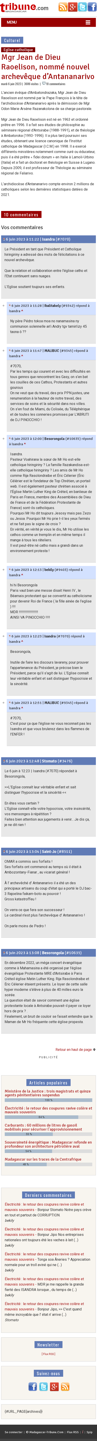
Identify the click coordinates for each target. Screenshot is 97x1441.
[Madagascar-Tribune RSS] (65, 1390)
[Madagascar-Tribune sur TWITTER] (43, 1390)
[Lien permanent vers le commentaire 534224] (10, 703)
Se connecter (14, 1432)
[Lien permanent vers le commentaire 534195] (4, 239)
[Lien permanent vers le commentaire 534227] (4, 952)
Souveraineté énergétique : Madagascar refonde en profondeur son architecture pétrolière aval (48, 1144)
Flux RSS (73, 1432)
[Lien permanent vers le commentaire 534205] (10, 439)
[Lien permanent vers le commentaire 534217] (10, 636)
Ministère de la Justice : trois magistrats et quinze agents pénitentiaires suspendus (48, 1093)
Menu (12, 22)
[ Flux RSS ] (48, 1354)
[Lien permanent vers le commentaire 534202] (10, 350)
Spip (89, 1432)
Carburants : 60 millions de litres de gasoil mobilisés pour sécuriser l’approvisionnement (43, 1127)
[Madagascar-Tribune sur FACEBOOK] (32, 1390)
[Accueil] (24, 11)
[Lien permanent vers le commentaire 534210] (10, 570)
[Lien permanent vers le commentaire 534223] (4, 761)
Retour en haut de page (74, 1049)
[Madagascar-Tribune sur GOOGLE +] (54, 1390)
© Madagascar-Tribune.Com (44, 1432)
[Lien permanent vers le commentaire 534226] (4, 851)
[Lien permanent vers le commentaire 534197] (10, 305)
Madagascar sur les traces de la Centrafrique (43, 1159)
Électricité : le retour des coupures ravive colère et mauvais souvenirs (48, 1110)
